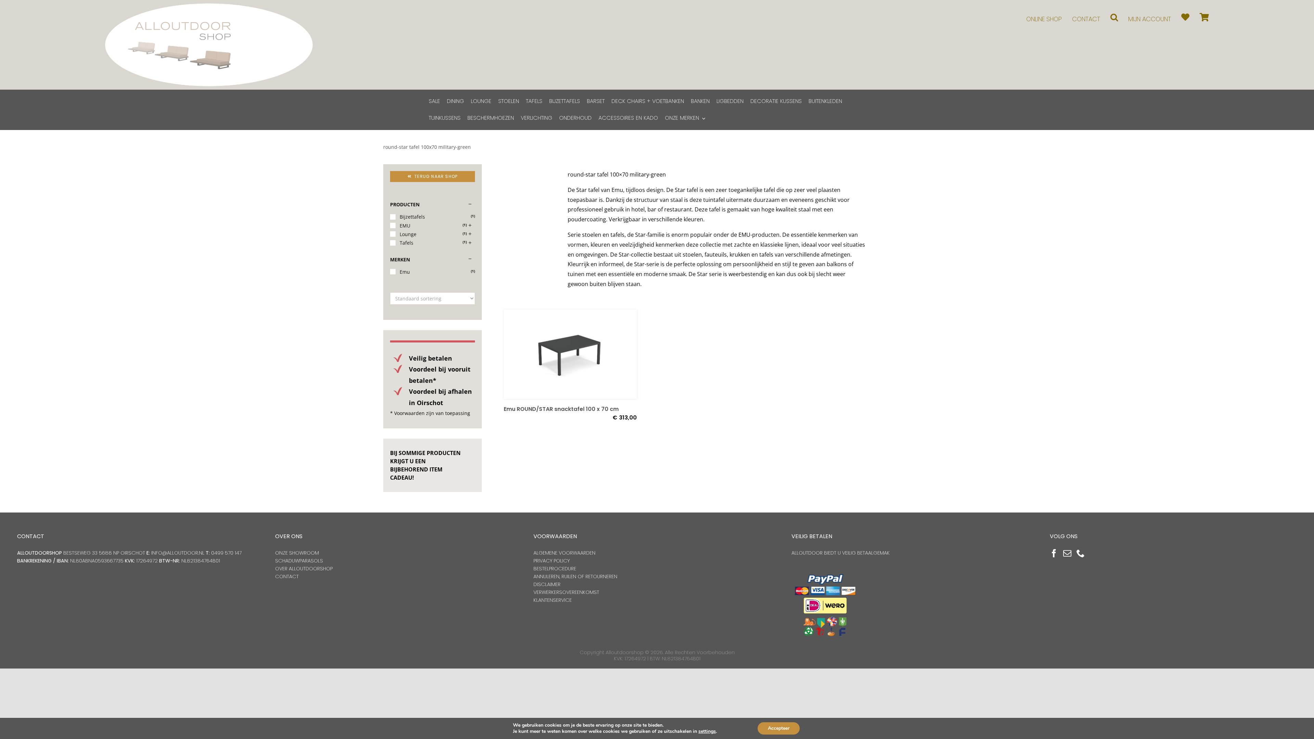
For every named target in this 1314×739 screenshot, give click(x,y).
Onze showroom (297, 552)
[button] (1114, 17)
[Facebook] (1054, 553)
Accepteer (778, 728)
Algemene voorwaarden (564, 552)
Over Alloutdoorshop (304, 568)
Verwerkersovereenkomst (566, 592)
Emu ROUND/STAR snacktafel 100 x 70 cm (561, 409)
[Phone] (1081, 553)
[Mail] (1067, 553)
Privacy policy (551, 560)
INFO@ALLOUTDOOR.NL (177, 552)
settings (707, 731)
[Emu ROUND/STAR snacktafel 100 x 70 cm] (570, 354)
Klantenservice (552, 600)
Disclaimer (547, 584)
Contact (287, 576)
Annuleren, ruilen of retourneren (575, 576)
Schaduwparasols (299, 560)
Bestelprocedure (554, 568)
